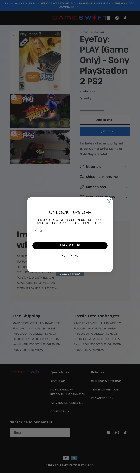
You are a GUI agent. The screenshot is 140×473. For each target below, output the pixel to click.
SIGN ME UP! (70, 245)
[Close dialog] (109, 201)
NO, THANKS (70, 256)
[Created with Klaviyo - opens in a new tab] (70, 274)
